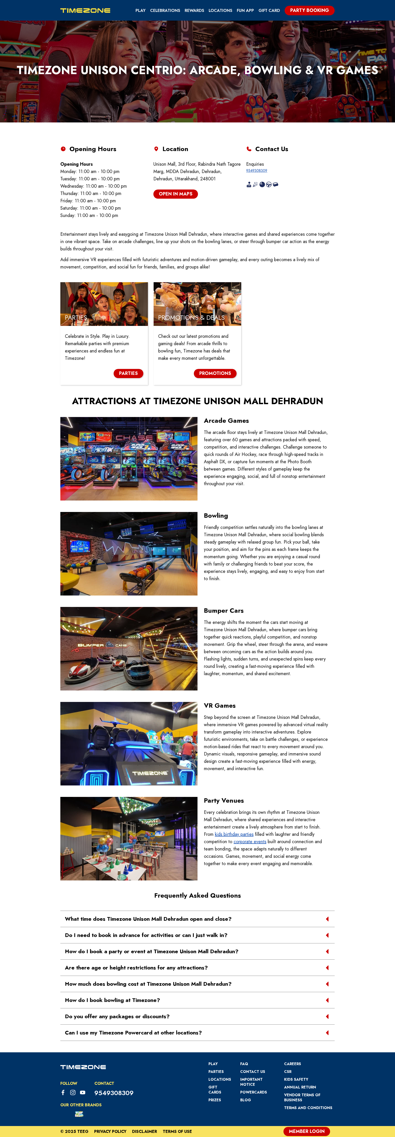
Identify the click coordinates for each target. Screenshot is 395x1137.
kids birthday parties (234, 834)
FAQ (244, 1064)
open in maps (175, 194)
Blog (245, 1100)
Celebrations (165, 10)
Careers (292, 1064)
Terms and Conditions (308, 1107)
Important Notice (251, 1082)
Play (141, 10)
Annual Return (300, 1087)
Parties (216, 1071)
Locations (220, 10)
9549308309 (256, 170)
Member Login (307, 1131)
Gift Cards (214, 1090)
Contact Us (252, 1071)
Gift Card (269, 10)
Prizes (214, 1100)
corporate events (250, 841)
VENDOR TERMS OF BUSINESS (302, 1097)
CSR (287, 1071)
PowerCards (253, 1092)
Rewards (194, 10)
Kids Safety (296, 1079)
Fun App (245, 10)
